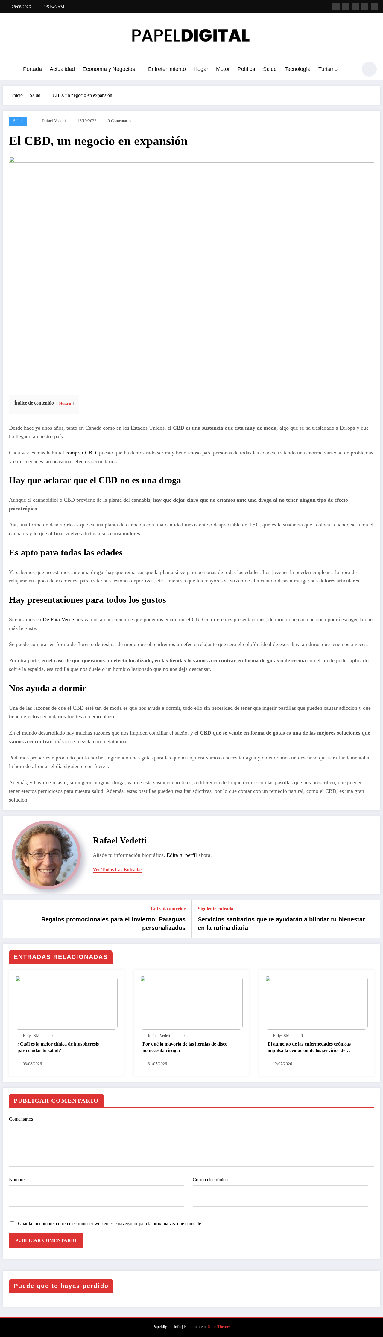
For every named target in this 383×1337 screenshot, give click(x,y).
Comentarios (21, 1118)
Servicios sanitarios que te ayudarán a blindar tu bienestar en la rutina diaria (281, 923)
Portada (32, 69)
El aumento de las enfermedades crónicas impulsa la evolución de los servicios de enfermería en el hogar (309, 1047)
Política (246, 69)
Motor (223, 69)
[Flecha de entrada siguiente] (371, 919)
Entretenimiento (167, 69)
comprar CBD (81, 453)
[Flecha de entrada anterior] (11, 919)
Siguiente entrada (215, 908)
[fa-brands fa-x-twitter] (345, 6)
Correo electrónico (210, 1179)
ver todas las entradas (117, 869)
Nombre (17, 1179)
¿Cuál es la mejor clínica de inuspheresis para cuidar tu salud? (58, 1047)
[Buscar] (349, 69)
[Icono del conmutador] (10, 69)
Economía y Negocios (109, 69)
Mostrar (65, 403)
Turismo (328, 69)
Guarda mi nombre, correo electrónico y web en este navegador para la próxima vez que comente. (110, 1223)
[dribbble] (355, 6)
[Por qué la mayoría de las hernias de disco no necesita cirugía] (191, 1002)
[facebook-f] (336, 6)
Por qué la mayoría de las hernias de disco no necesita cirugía (184, 1047)
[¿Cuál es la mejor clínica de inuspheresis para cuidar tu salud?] (66, 1002)
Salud (270, 69)
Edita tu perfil (182, 855)
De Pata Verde (58, 619)
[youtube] (374, 6)
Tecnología (298, 69)
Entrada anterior (168, 908)
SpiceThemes (219, 1326)
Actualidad (62, 69)
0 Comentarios (120, 121)
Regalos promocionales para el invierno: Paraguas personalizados (113, 923)
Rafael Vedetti (54, 121)
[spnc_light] (369, 69)
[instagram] (364, 6)
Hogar (201, 69)
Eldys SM (31, 1036)
